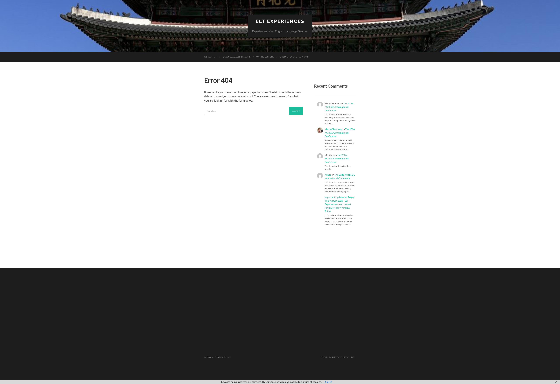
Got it (328, 381)
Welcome (209, 57)
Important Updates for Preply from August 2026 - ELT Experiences (339, 201)
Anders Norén (340, 357)
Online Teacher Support (294, 57)
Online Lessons (265, 57)
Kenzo (328, 174)
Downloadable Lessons (236, 57)
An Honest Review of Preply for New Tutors (338, 208)
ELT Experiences (280, 21)
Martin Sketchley (333, 129)
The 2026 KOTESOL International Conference (339, 107)
